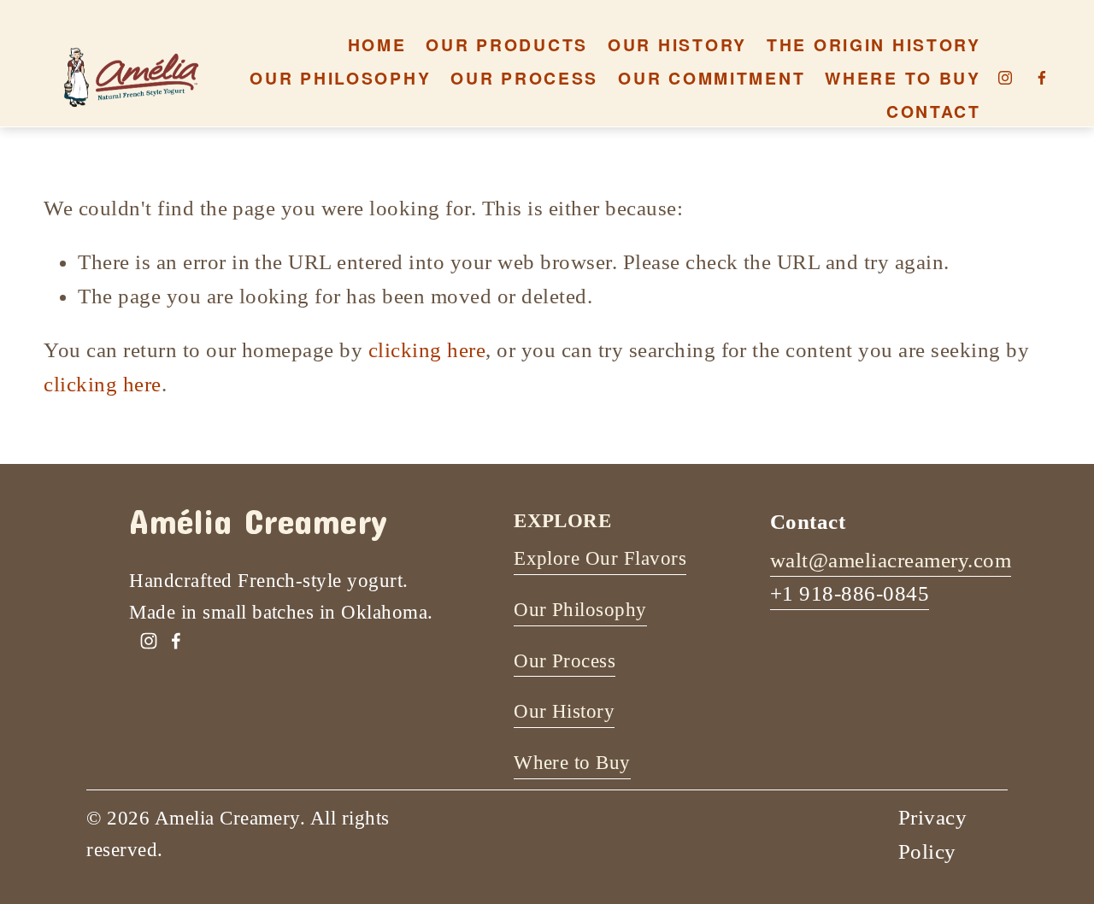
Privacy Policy (932, 834)
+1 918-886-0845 (849, 593)
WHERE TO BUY (903, 78)
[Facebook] (1041, 77)
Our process (524, 78)
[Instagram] (1005, 77)
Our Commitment (711, 78)
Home (377, 44)
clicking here (426, 349)
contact (933, 111)
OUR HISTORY (677, 44)
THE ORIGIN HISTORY (874, 44)
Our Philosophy (340, 78)
